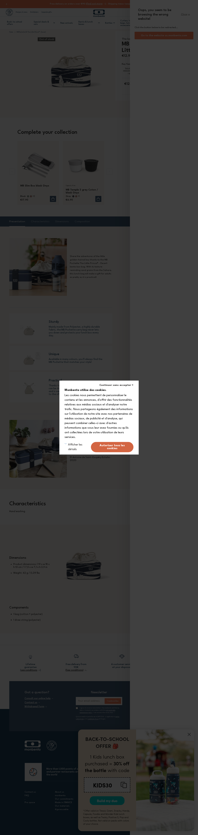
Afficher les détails (75, 447)
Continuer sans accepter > (116, 385)
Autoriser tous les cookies (112, 447)
